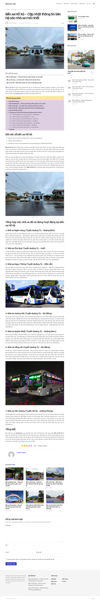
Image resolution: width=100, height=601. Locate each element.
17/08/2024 (22, 23)
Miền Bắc (66, 3)
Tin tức (89, 3)
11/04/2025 (29, 510)
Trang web (38, 552)
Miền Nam (82, 3)
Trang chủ (59, 3)
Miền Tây (53, 584)
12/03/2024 (81, 39)
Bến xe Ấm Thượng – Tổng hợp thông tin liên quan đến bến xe (38, 588)
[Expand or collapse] (62, 98)
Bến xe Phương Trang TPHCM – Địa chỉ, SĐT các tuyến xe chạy (83, 80)
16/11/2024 (81, 30)
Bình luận (8, 525)
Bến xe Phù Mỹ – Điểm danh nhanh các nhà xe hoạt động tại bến (24, 82)
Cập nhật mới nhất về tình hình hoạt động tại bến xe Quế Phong (35, 506)
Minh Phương (13, 23)
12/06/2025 (8, 510)
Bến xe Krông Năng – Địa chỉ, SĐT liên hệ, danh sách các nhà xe (13, 506)
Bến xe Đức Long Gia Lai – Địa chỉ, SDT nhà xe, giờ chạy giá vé (83, 94)
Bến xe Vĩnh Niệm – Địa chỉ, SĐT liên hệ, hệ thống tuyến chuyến (83, 87)
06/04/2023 (81, 18)
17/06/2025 (49, 487)
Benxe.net (10, 3)
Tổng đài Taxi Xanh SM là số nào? (76, 72)
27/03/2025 (49, 510)
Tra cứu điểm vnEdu (83, 16)
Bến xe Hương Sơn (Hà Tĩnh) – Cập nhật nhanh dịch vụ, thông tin (54, 506)
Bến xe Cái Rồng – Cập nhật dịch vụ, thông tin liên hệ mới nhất (86, 26)
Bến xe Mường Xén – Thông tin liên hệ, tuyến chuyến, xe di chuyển (25, 77)
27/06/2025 (8, 487)
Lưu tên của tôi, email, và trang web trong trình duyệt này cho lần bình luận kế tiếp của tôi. (31, 559)
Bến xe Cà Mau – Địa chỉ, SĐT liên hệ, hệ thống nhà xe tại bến (86, 35)
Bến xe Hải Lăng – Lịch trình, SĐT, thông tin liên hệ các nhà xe (23, 80)
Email (7, 552)
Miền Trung (74, 3)
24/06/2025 (29, 487)
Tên (6, 545)
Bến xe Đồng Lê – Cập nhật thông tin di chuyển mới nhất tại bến (82, 101)
